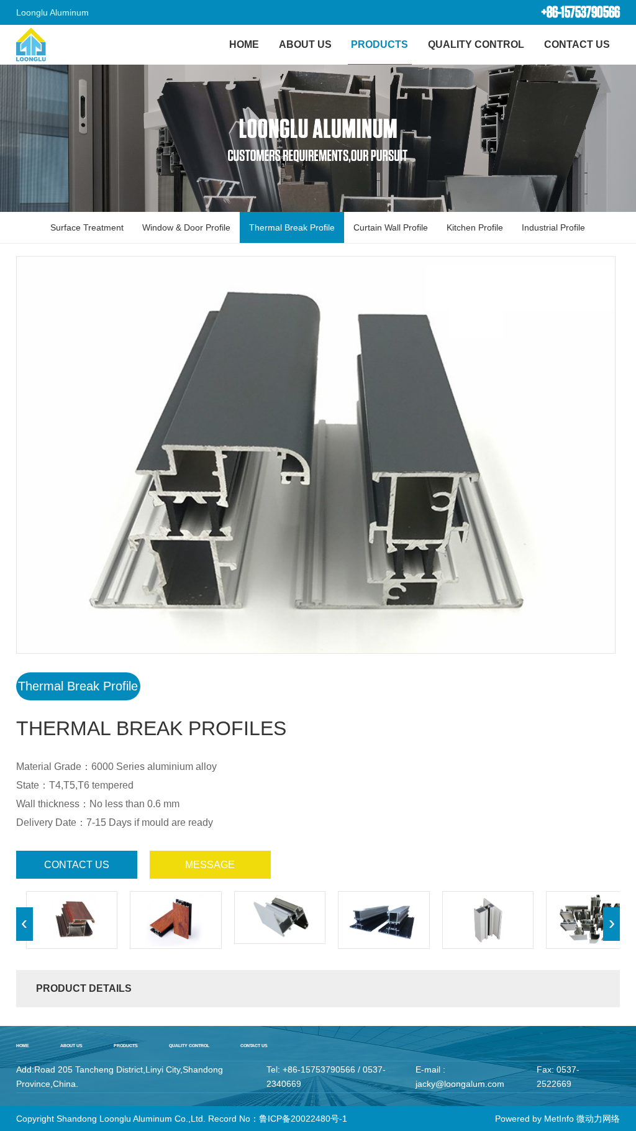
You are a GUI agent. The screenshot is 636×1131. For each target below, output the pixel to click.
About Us (305, 44)
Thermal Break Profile (292, 227)
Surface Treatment (87, 227)
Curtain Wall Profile (390, 227)
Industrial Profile (553, 227)
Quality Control (476, 44)
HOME (244, 44)
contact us (76, 864)
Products (379, 44)
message (210, 864)
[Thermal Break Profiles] (72, 920)
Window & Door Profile (186, 227)
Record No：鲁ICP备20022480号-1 (277, 1119)
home (22, 1045)
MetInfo (559, 1119)
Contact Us (577, 44)
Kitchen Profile (475, 227)
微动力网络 (598, 1119)
